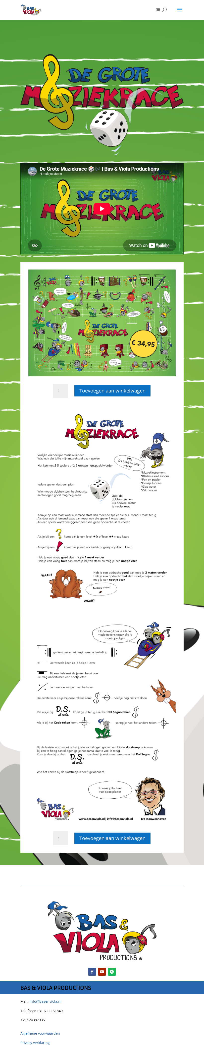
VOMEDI (106, 1049)
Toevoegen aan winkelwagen (112, 390)
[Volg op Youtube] (102, 972)
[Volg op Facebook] (92, 972)
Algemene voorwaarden (40, 1033)
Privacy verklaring (35, 1042)
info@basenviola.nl (45, 1001)
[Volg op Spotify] (112, 972)
